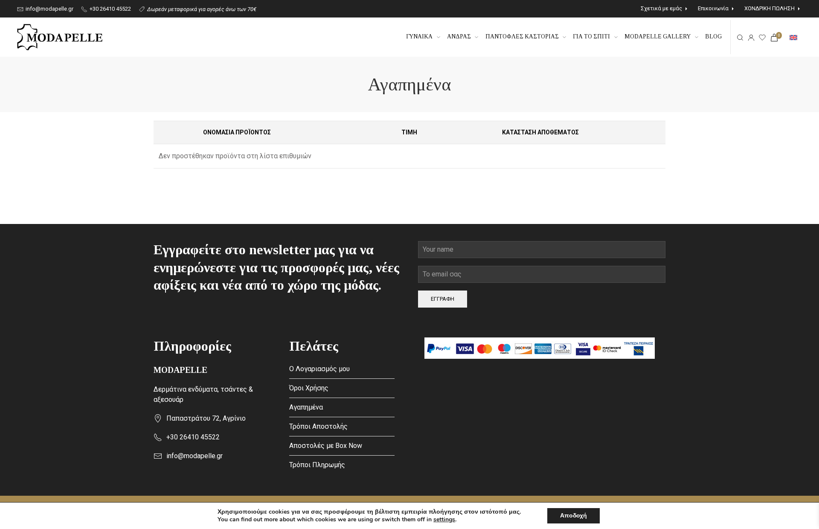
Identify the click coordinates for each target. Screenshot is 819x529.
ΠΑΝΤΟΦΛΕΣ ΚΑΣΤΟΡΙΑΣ (522, 36)
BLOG (713, 36)
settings (444, 519)
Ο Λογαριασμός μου (319, 369)
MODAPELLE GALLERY (657, 36)
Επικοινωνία (713, 8)
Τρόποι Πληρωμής (317, 465)
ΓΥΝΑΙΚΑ (419, 36)
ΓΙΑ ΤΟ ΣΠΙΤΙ (591, 36)
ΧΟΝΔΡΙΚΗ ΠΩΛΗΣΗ (769, 8)
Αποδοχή (573, 516)
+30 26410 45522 (109, 9)
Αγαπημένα (306, 407)
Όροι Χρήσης (308, 388)
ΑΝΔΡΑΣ (459, 36)
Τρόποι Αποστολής (318, 426)
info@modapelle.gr (48, 9)
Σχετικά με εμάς (661, 8)
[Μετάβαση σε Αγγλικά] (793, 37)
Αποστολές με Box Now (325, 446)
